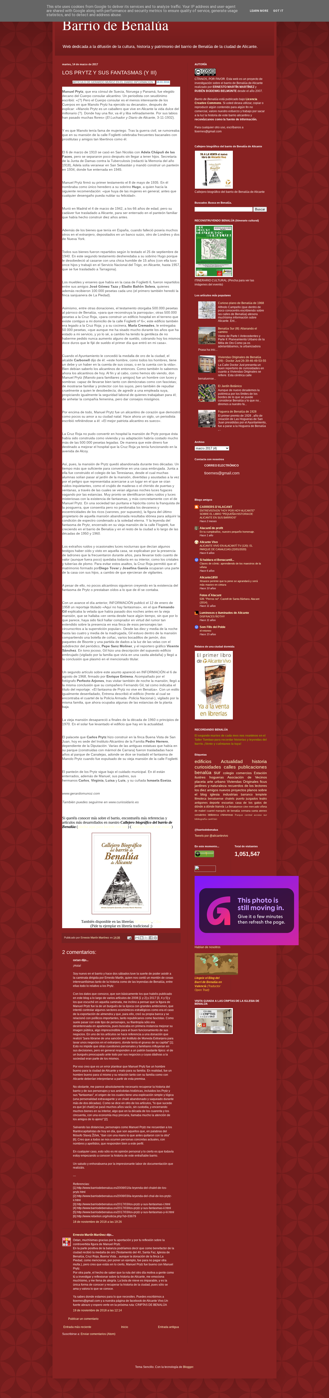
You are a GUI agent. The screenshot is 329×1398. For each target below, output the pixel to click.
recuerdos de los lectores (247, 786)
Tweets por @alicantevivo (211, 835)
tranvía (219, 806)
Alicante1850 (209, 577)
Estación (260, 773)
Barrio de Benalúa (115, 24)
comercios (244, 773)
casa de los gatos (248, 802)
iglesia (215, 794)
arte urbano (216, 781)
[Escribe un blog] (141, 937)
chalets (229, 798)
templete (261, 794)
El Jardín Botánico (230, 386)
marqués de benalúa (228, 810)
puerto (240, 798)
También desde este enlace (151, 827)
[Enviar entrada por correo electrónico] (129, 937)
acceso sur (260, 815)
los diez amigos (206, 790)
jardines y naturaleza (211, 786)
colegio (228, 773)
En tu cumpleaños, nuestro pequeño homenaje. (227, 531)
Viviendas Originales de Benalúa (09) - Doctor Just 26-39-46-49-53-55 (242, 359)
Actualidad (232, 761)
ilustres (200, 777)
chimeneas (226, 814)
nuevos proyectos (232, 790)
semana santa (249, 810)
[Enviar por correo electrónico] (137, 937)
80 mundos (143, 921)
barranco (247, 794)
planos (252, 790)
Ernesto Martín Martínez (89, 1234)
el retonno (205, 630)
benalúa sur (207, 772)
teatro (263, 798)
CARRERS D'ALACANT (216, 507)
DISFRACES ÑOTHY (212, 616)
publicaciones (252, 767)
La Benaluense (234, 806)
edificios (203, 761)
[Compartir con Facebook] (150, 937)
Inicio (124, 1327)
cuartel (211, 810)
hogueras (216, 777)
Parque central (243, 815)
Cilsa (157, 921)
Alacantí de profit (211, 528)
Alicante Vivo (209, 542)
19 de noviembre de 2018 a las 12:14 (97, 1310)
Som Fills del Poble (212, 627)
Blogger (188, 1367)
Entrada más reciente (77, 1327)
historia (259, 761)
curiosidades (208, 767)
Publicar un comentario (83, 1318)
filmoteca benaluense (209, 798)
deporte (215, 802)
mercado (254, 806)
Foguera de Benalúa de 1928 (237, 411)
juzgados (252, 798)
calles (230, 767)
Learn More (259, 11)
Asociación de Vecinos (247, 777)
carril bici (212, 819)
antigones (201, 802)
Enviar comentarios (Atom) (98, 1334)
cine (245, 806)
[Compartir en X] (146, 937)
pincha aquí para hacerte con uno (103, 827)
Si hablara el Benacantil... (217, 560)
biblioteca (213, 814)
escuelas (227, 802)
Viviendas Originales (242, 781)
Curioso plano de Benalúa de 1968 (241, 303)
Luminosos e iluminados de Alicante (224, 613)
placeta (200, 781)
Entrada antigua (168, 1327)
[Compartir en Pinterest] (155, 937)
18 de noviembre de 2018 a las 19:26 (97, 1221)
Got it (278, 11)
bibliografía (201, 819)
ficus (263, 781)
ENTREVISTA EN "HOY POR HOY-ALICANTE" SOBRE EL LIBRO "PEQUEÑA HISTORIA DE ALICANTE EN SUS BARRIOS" (227, 514)
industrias (230, 794)
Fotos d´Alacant (210, 595)
